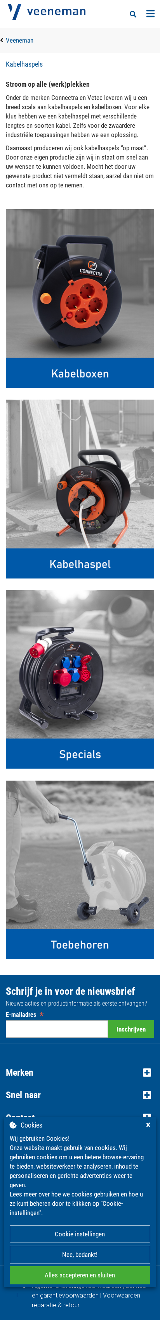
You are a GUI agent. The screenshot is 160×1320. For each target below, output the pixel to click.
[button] (80, 1072)
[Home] (46, 12)
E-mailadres (24, 1014)
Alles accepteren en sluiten (80, 1275)
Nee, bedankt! (79, 1254)
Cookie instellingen (80, 1234)
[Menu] (150, 14)
